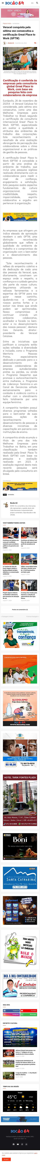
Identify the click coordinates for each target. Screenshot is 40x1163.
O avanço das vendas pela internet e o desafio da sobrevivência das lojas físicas (29, 595)
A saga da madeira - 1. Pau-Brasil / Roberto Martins (26, 1073)
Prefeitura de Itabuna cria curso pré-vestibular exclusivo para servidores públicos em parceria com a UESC (11, 544)
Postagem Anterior (7, 616)
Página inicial (7, 23)
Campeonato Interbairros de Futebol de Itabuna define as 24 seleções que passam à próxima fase (25, 1063)
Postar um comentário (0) (20, 609)
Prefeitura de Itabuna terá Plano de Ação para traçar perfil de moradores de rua (29, 543)
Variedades (15, 23)
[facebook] (13, 1144)
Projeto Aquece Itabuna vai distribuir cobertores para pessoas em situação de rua (11, 595)
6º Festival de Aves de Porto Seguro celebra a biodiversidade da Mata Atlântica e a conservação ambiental (11, 570)
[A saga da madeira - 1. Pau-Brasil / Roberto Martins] (8, 1076)
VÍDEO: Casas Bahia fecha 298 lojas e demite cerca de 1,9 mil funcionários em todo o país (29, 569)
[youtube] (18, 1144)
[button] (2, 3)
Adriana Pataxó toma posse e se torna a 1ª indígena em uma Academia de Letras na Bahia (25, 1052)
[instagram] (22, 1144)
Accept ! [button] (6, 1159)
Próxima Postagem (32, 616)
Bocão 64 (13, 503)
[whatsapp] (26, 1144)
